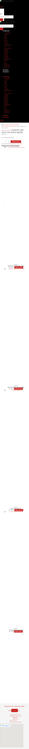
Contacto (6, 72)
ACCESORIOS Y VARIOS (7, 33)
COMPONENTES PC (7, 46)
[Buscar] (1, 19)
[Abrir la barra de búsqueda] (1, 14)
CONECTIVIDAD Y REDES (7, 49)
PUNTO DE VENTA (5, 62)
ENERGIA (7, 126)
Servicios (5, 70)
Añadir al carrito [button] (19, 267)
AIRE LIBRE (5, 36)
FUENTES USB (12, 126)
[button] (14, 123)
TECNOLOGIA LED (7, 67)
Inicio (3, 126)
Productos (6, 31)
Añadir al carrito (16, 141)
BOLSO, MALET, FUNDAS (6, 42)
